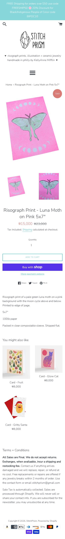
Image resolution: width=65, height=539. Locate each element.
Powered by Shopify (47, 520)
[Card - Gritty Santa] (16, 407)
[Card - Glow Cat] (48, 359)
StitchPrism (31, 520)
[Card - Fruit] (16, 362)
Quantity (32, 239)
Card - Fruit (16, 382)
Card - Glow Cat (48, 376)
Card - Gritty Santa (16, 425)
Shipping (27, 229)
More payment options (32, 273)
